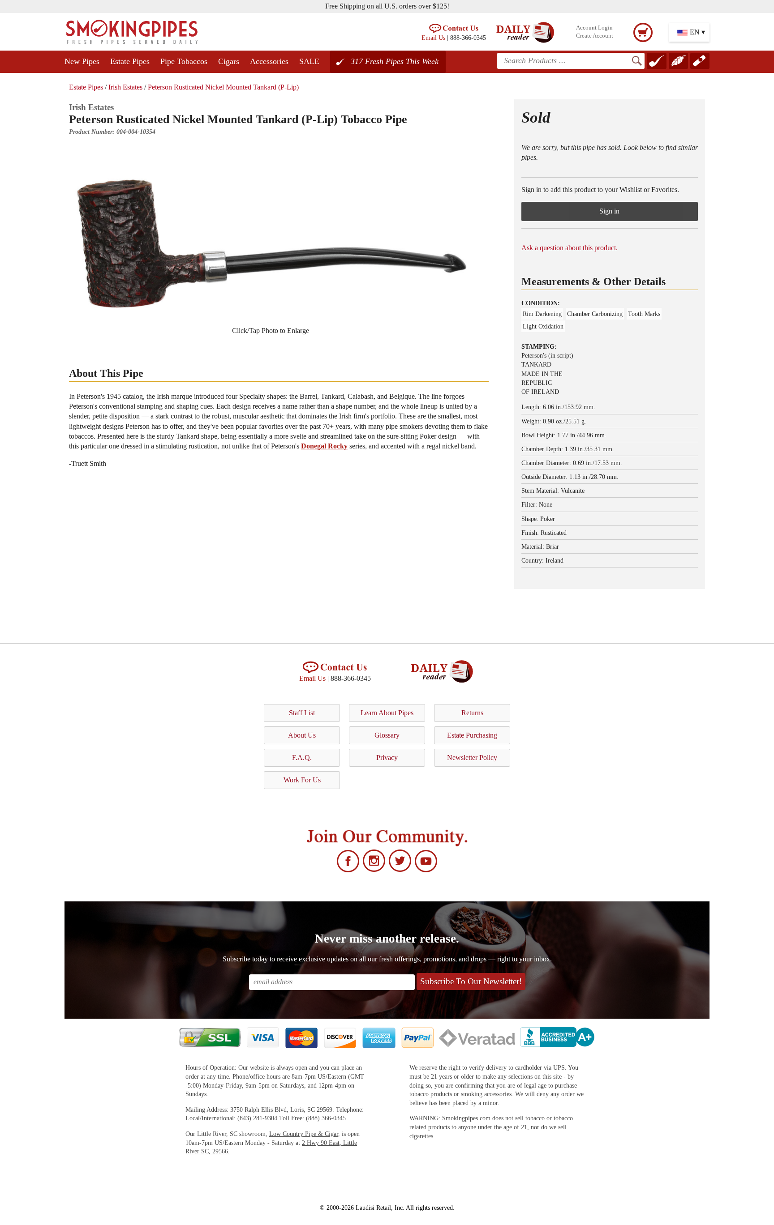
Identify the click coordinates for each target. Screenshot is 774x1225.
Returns (472, 713)
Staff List (302, 713)
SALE (309, 61)
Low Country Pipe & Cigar (303, 1134)
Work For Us (302, 780)
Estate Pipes (130, 61)
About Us (302, 735)
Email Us (433, 37)
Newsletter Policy (472, 757)
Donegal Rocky (324, 446)
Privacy (387, 757)
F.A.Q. (302, 757)
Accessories (269, 61)
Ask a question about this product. (569, 248)
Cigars (228, 61)
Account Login (594, 28)
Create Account (594, 36)
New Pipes (81, 61)
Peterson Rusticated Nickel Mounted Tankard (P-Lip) (223, 87)
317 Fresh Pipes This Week (395, 61)
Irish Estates (125, 87)
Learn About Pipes (387, 713)
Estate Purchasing (472, 735)
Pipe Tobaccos (183, 61)
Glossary (387, 735)
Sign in (609, 211)
